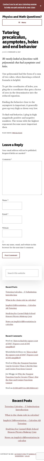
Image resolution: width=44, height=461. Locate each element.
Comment (7, 159)
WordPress (19, 456)
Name (5, 200)
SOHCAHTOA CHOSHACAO (25, 388)
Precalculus (17, 133)
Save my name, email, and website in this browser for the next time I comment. (19, 246)
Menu (24, 22)
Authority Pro (20, 454)
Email (5, 214)
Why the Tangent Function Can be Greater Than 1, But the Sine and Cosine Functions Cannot (21, 366)
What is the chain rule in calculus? (21, 300)
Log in (27, 456)
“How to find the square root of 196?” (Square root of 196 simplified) (22, 344)
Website (5, 228)
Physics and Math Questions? (22, 17)
